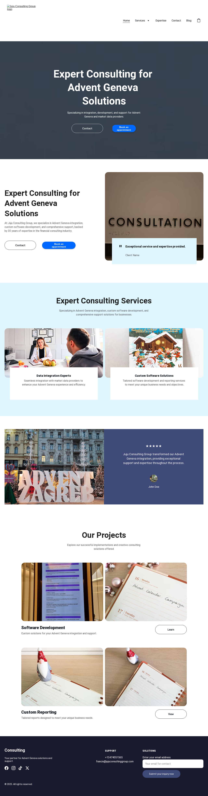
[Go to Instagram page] (13, 768)
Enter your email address (157, 757)
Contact (176, 20)
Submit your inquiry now (161, 774)
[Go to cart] (199, 20)
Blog (188, 20)
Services (140, 20)
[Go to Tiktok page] (20, 768)
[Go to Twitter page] (27, 768)
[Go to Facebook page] (6, 768)
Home (126, 20)
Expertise (161, 20)
